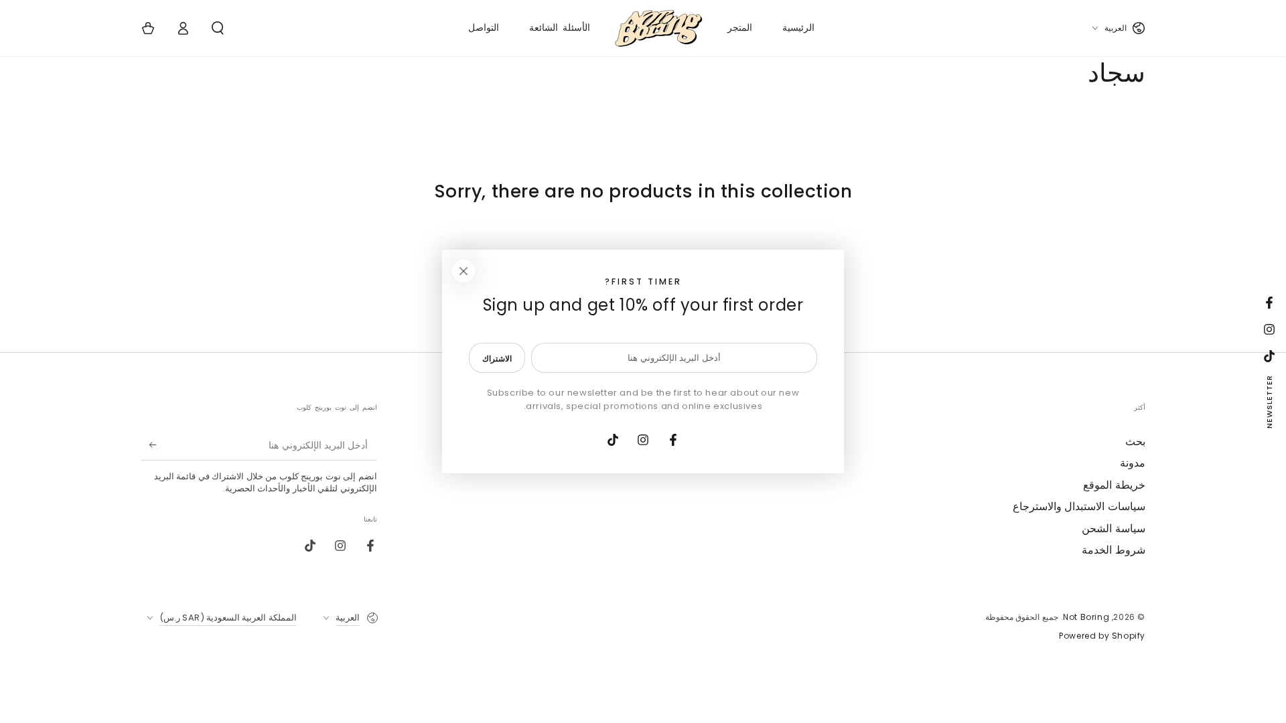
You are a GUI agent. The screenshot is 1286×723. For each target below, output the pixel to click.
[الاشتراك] (148, 445)
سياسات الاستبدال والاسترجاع (1079, 506)
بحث (1135, 441)
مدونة (1132, 463)
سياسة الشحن (1113, 528)
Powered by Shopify (1102, 636)
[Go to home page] (659, 28)
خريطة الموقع (1114, 485)
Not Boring (1086, 617)
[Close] (463, 271)
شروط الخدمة (1113, 550)
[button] (217, 28)
